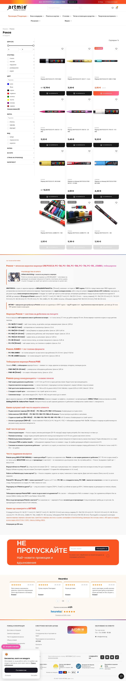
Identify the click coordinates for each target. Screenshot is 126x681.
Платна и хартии (52, 16)
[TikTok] (117, 657)
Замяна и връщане (13, 633)
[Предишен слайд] (42, 61)
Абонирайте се (101, 549)
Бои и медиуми (36, 16)
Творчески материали (107, 16)
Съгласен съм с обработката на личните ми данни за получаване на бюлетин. (86, 556)
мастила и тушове (56, 517)
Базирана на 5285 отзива (63, 615)
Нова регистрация (112, 2)
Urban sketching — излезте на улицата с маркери (38, 274)
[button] (114, 40)
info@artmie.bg (102, 636)
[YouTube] (112, 657)
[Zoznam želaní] (113, 8)
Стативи (66, 16)
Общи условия (12, 640)
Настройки (34, 675)
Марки (67, 21)
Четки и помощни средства (84, 16)
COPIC (26, 520)
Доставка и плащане (14, 630)
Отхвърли (8, 675)
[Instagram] (107, 657)
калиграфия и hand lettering (72, 517)
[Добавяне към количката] (52, 93)
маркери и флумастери (26, 517)
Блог (37, 648)
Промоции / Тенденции (17, 16)
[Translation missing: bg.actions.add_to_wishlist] (62, 49)
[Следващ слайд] (61, 61)
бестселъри (94, 517)
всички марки (10, 520)
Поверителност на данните (16, 643)
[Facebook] (102, 657)
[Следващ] (68, 601)
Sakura (32, 520)
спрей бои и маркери (42, 517)
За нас (38, 630)
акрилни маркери (12, 517)
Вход (101, 2)
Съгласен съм (21, 670)
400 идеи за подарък (112, 517)
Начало (5, 29)
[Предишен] (58, 601)
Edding (37, 520)
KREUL (43, 520)
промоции (86, 517)
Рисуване (34, 21)
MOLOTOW (20, 520)
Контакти (39, 644)
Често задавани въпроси (15, 637)
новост (101, 517)
